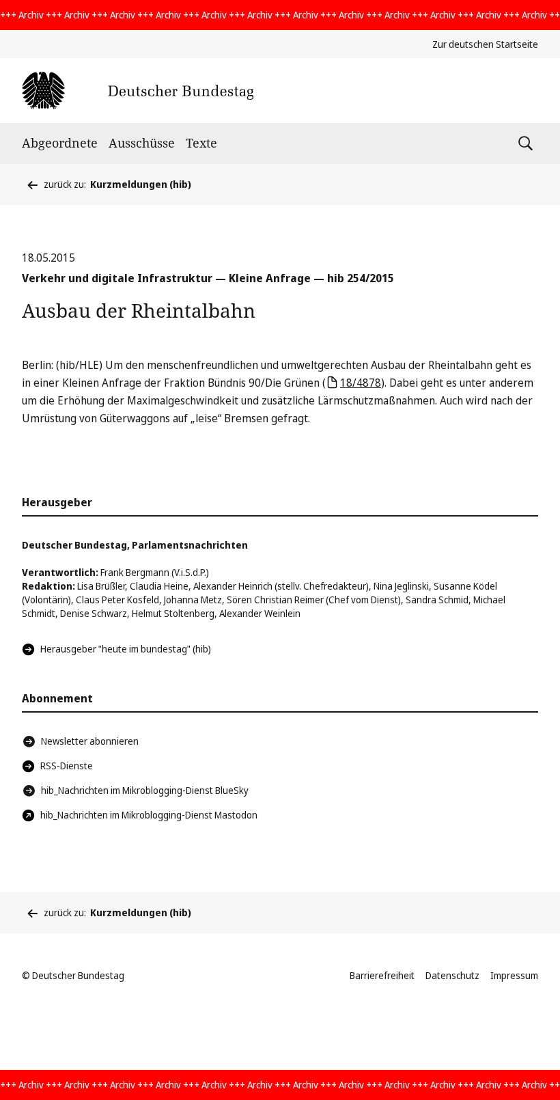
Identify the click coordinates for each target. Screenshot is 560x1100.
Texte (201, 143)
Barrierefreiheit (382, 975)
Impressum (514, 975)
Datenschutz (452, 975)
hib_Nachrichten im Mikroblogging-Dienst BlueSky (145, 790)
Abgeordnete (60, 143)
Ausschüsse (142, 143)
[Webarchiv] (137, 90)
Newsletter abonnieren (90, 740)
